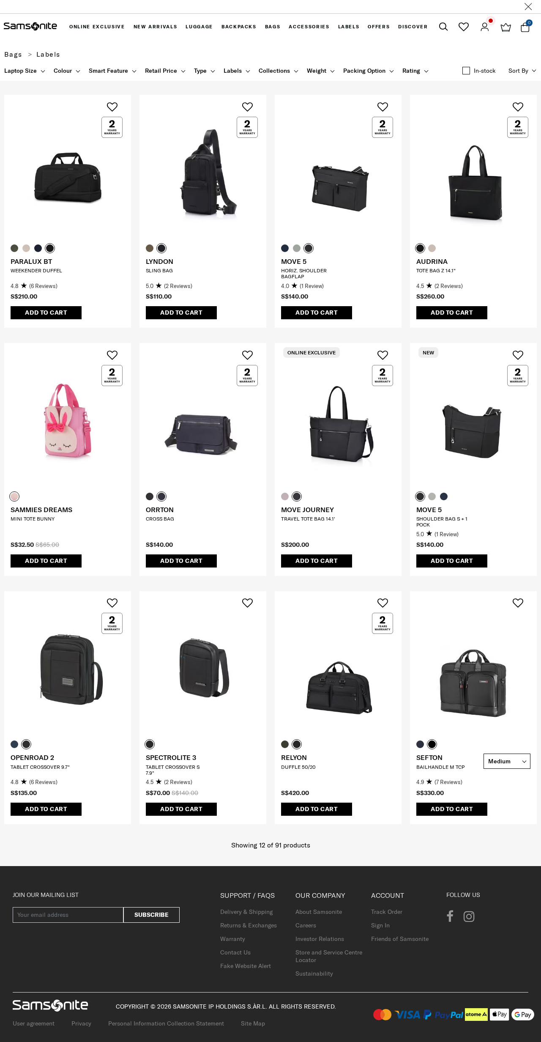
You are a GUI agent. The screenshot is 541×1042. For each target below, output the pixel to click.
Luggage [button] (199, 27)
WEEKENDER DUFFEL (36, 270)
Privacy (81, 1023)
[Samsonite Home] (30, 26)
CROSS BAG (160, 519)
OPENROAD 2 (32, 757)
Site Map (253, 1023)
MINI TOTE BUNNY (33, 519)
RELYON (294, 757)
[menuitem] (97, 26)
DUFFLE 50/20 (298, 767)
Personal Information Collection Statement (166, 1023)
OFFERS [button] (379, 27)
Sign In (380, 925)
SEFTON (429, 757)
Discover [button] (413, 27)
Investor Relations (319, 939)
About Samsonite (318, 912)
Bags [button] (273, 27)
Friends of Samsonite (400, 939)
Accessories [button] (309, 27)
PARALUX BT (31, 261)
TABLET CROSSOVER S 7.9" (172, 770)
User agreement (34, 1023)
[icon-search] (443, 26)
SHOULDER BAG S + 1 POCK (441, 522)
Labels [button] (349, 27)
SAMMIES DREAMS (41, 509)
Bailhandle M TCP (440, 767)
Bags (13, 54)
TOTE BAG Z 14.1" (436, 270)
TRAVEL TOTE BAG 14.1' (308, 519)
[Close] (528, 6)
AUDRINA (432, 261)
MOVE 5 (293, 261)
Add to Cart (46, 312)
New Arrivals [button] (156, 27)
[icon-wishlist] (463, 27)
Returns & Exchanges (248, 925)
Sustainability (314, 973)
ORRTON (160, 509)
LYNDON (159, 261)
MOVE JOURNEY (307, 509)
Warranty (232, 939)
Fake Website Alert (245, 966)
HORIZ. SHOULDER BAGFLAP (304, 273)
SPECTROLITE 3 (171, 757)
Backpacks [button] (239, 27)
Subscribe (151, 915)
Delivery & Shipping (246, 912)
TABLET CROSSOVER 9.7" (40, 767)
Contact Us (235, 952)
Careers (305, 925)
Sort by (518, 70)
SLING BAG (159, 270)
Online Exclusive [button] (97, 27)
